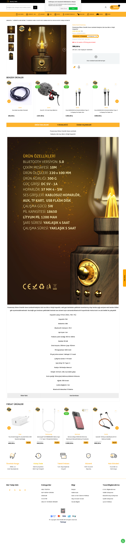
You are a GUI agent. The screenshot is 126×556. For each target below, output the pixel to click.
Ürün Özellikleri (42, 125)
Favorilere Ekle (29, 84)
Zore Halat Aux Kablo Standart (20, 110)
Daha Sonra (64, 8)
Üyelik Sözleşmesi (108, 499)
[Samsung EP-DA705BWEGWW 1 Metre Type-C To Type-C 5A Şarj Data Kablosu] (48, 420)
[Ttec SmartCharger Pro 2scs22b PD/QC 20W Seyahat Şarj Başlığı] (20, 420)
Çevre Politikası (107, 502)
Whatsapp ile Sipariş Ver (123, 541)
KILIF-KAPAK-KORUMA (47, 492)
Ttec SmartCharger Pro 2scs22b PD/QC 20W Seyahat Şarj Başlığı (20, 438)
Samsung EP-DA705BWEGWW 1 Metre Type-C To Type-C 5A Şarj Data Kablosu (48, 438)
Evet (73, 8)
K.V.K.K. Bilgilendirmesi (109, 489)
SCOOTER (44, 499)
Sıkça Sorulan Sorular (77, 499)
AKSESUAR (44, 495)
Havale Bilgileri (75, 502)
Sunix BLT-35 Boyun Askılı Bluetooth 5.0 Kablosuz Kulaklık (106, 438)
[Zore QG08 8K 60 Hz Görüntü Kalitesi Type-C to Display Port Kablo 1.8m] (77, 94)
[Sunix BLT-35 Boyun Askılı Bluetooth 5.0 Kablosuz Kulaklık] (106, 420)
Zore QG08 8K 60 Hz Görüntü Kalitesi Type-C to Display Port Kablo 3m (106, 111)
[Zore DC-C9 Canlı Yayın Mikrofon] (48, 94)
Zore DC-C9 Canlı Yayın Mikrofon (48, 110)
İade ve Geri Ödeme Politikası (80, 495)
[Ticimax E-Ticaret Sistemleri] (63, 522)
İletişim (73, 489)
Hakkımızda (74, 492)
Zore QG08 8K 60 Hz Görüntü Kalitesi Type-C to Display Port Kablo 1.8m (77, 111)
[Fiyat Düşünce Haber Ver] (74, 67)
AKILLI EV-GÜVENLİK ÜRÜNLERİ (49, 502)
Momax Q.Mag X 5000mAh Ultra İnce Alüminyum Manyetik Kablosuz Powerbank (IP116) (77, 438)
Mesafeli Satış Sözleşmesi (110, 495)
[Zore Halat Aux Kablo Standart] (20, 94)
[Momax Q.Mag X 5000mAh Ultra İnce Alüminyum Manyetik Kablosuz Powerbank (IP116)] (77, 420)
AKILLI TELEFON (45, 489)
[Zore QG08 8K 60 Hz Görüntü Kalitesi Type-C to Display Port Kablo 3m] (106, 94)
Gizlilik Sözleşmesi (108, 492)
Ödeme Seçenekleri (83, 125)
